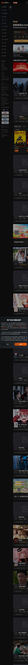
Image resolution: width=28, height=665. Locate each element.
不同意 (7, 344)
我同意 (20, 344)
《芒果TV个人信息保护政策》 (17, 326)
